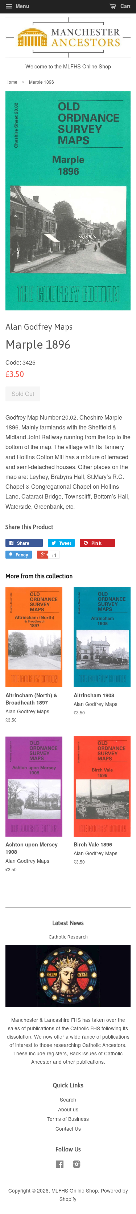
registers (57, 1053)
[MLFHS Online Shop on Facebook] (59, 1165)
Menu (21, 5)
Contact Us (68, 1128)
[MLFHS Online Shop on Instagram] (77, 1165)
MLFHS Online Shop (74, 1190)
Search (68, 1099)
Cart (125, 5)
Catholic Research (68, 937)
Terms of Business (68, 1118)
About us (68, 1109)
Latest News (68, 923)
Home (11, 82)
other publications (83, 1061)
